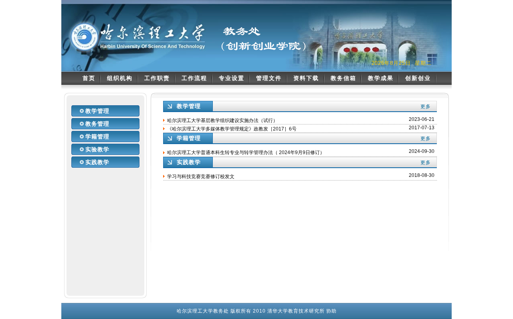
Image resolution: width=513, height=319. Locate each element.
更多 (425, 106)
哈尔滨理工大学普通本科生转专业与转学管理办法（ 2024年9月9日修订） (246, 152)
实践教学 (97, 162)
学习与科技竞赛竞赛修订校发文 (200, 176)
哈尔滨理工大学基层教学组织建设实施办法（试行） (222, 120)
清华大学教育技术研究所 (296, 311)
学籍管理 (97, 136)
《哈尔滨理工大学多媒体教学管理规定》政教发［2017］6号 (232, 129)
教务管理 (97, 123)
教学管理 (97, 111)
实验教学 (97, 149)
